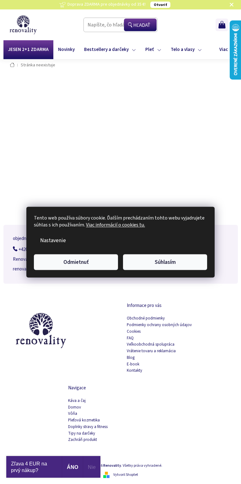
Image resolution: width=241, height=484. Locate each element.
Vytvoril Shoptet (125, 474)
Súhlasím (165, 262)
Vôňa (72, 413)
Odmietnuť (75, 262)
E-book (133, 364)
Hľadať (141, 25)
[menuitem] (28, 49)
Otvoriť (160, 5)
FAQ (130, 338)
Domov (74, 407)
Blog (131, 357)
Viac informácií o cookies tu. (115, 224)
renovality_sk (26, 269)
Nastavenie (53, 240)
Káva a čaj (77, 400)
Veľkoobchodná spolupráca (150, 344)
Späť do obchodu (121, 157)
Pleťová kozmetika (84, 420)
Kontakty (134, 370)
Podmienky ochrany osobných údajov (159, 325)
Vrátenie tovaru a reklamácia (151, 351)
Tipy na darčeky (81, 433)
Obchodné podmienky (146, 318)
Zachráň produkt (82, 439)
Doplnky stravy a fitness (88, 427)
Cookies (134, 331)
